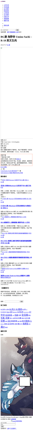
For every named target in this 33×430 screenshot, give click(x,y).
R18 (3, 167)
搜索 (17, 30)
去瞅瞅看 (13, 419)
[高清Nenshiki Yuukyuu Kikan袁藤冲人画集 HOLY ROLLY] (16, 270)
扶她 (6, 321)
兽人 (29, 315)
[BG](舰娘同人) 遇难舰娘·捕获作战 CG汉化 (15, 222)
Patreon (14, 312)
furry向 (9, 312)
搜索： (2, 301)
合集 (19, 318)
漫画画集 (6, 18)
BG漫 (8, 45)
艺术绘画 (6, 7)
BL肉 (24, 309)
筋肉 (23, 321)
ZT (30, 312)
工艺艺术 (6, 5)
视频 (16, 324)
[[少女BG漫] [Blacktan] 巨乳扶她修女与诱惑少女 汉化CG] (16, 200)
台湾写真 (15, 318)
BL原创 (7, 309)
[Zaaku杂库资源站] (3, 2)
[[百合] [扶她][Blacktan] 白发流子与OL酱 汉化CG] (15, 180)
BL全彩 (3, 309)
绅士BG (2, 324)
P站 (18, 312)
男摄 (21, 321)
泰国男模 (14, 321)
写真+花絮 (5, 318)
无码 (9, 321)
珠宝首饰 (6, 11)
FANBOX (3, 312)
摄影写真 (6, 20)
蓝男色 (12, 324)
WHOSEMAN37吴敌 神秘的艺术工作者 (12, 173)
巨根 (3, 321)
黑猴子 (6, 327)
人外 (13, 315)
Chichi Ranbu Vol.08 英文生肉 (9, 171)
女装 (28, 318)
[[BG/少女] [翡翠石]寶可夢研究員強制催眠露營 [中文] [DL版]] (16, 235)
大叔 (25, 318)
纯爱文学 (6, 16)
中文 (3, 315)
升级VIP (18, 159)
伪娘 (16, 315)
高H (6, 167)
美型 (5, 324)
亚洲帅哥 (8, 315)
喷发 (23, 318)
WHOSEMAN (26, 312)
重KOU (20, 324)
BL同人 (12, 309)
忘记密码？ (13, 428)
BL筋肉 (19, 309)
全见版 (25, 315)
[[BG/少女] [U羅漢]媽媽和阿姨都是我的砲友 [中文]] (15, 252)
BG (1, 167)
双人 (11, 318)
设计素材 (6, 9)
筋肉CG (28, 321)
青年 (30, 324)
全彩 (19, 315)
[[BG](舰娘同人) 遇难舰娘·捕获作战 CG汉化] (13, 217)
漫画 (18, 321)
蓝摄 (8, 324)
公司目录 (6, 13)
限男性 (25, 324)
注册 (8, 428)
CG (26, 309)
